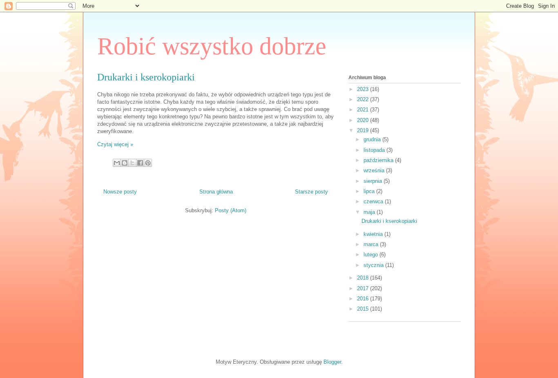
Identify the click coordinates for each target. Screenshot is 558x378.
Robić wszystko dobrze (211, 46)
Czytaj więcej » (115, 144)
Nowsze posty (120, 192)
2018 (363, 278)
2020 (363, 120)
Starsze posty (311, 192)
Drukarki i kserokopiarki (146, 77)
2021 (363, 110)
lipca (370, 191)
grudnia (373, 139)
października (379, 160)
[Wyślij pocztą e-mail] (117, 163)
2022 (363, 99)
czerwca (374, 201)
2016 (363, 299)
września (375, 170)
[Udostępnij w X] (132, 163)
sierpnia (374, 181)
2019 (363, 130)
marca (372, 244)
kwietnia (374, 234)
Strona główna (216, 192)
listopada (375, 150)
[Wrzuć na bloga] (125, 163)
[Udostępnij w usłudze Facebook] (140, 163)
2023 (363, 89)
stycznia (374, 265)
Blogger (332, 362)
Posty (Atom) (230, 210)
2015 (363, 309)
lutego (371, 254)
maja (370, 212)
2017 (363, 288)
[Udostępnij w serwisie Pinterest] (148, 163)
